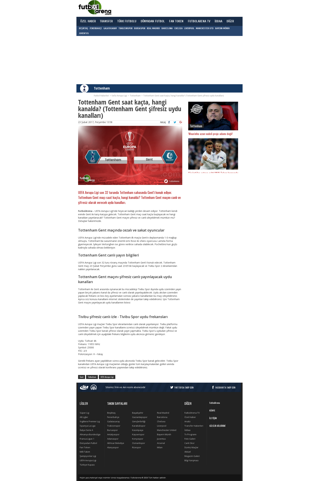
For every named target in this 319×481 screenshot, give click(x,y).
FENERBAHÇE (96, 28)
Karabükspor (138, 425)
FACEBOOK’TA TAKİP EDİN (225, 387)
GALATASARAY (110, 28)
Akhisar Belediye (115, 443)
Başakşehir (137, 412)
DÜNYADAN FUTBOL (153, 21)
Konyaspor (137, 438)
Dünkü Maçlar (191, 447)
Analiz (187, 421)
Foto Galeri (189, 438)
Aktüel (187, 451)
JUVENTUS (84, 33)
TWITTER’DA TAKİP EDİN (184, 387)
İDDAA (218, 21)
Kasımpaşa (137, 430)
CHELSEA (178, 28)
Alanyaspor (113, 447)
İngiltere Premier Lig (90, 421)
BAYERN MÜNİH (222, 28)
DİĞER (230, 21)
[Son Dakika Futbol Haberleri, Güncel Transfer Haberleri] (94, 7)
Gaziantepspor (139, 417)
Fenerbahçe (113, 417)
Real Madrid (163, 412)
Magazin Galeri (192, 456)
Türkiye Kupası (87, 464)
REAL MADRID (153, 28)
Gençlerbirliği (138, 421)
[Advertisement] (175, 8)
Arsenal (161, 443)
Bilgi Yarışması (191, 460)
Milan (159, 447)
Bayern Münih (164, 434)
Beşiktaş (111, 412)
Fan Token (85, 447)
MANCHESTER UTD (204, 28)
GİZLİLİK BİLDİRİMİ (217, 425)
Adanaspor (112, 438)
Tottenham (102, 88)
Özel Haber (190, 417)
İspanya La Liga (87, 425)
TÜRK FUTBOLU (126, 21)
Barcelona (162, 417)
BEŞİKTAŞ (83, 28)
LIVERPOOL (189, 28)
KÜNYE (212, 410)
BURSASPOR (139, 28)
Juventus (161, 438)
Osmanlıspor (138, 443)
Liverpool (161, 425)
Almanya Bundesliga (90, 434)
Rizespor (136, 447)
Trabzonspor (113, 425)
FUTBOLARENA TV (199, 21)
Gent (81, 376)
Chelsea (161, 421)
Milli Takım (85, 451)
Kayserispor (138, 434)
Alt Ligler (84, 417)
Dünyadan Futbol (88, 443)
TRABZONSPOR (125, 28)
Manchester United (166, 430)
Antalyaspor (113, 434)
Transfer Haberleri (193, 425)
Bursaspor (112, 430)
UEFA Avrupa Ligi (107, 376)
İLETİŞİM (213, 418)
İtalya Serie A (86, 430)
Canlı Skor (189, 443)
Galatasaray (113, 421)
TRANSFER (106, 21)
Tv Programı (190, 434)
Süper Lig (84, 412)
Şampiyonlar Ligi (88, 456)
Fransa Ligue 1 (87, 438)
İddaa (187, 430)
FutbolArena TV (192, 412)
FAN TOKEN (176, 21)
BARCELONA (167, 28)
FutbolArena (214, 402)
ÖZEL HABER (88, 21)
